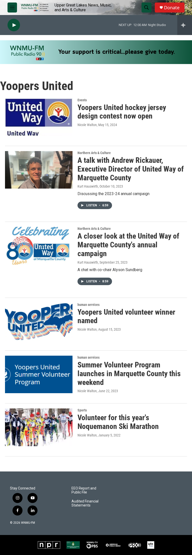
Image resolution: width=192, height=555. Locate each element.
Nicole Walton (87, 125)
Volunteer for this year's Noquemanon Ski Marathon (118, 422)
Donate (172, 7)
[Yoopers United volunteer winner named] (38, 321)
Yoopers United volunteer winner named (126, 316)
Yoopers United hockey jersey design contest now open (122, 112)
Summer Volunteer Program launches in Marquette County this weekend (129, 373)
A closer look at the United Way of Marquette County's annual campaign (128, 245)
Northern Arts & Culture (94, 153)
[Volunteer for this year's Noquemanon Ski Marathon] (38, 427)
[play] (14, 25)
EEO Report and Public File (84, 490)
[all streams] (184, 25)
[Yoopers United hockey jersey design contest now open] (38, 117)
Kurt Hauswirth (88, 186)
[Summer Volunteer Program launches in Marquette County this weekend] (38, 374)
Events (82, 100)
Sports (82, 410)
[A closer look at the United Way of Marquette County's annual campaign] (38, 245)
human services (89, 305)
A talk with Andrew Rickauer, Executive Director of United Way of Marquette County (131, 169)
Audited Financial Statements (85, 503)
